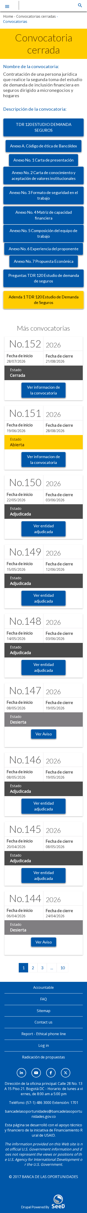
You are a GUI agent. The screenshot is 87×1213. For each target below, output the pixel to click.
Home (8, 16)
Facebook (51, 1070)
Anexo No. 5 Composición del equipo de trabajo (43, 233)
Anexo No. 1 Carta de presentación (43, 159)
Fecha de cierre (59, 355)
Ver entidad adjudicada (43, 528)
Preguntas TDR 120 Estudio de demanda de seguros (43, 278)
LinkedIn (21, 1070)
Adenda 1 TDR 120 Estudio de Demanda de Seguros (44, 299)
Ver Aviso (43, 733)
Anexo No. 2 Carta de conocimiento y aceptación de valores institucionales (44, 175)
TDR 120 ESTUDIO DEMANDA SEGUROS (43, 127)
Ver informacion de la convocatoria (43, 390)
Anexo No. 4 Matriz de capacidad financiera (43, 215)
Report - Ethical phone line (43, 1033)
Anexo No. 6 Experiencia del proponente (44, 248)
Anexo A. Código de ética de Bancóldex (43, 145)
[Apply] (79, 5)
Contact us (43, 1022)
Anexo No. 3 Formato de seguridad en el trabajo (43, 195)
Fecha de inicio (20, 355)
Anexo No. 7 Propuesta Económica (43, 261)
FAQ (43, 999)
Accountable (43, 987)
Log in (43, 1045)
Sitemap (43, 1010)
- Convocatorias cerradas (34, 16)
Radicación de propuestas (43, 1057)
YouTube (36, 1070)
